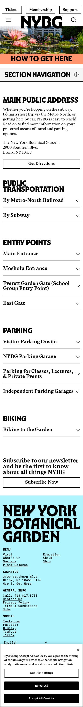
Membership (40, 10)
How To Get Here (17, 583)
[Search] (74, 20)
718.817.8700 (25, 595)
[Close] (78, 649)
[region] (41, 675)
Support (70, 10)
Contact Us (12, 599)
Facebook (10, 624)
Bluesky (9, 628)
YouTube (9, 631)
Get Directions (41, 164)
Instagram (11, 621)
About (48, 558)
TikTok (8, 635)
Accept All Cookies (41, 698)
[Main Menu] (8, 20)
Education (51, 554)
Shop (47, 561)
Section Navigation (37, 74)
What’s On (11, 558)
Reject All (41, 685)
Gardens (9, 561)
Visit (8, 554)
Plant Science (15, 564)
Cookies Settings (41, 673)
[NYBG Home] (41, 22)
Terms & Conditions (20, 606)
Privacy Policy (16, 602)
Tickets (11, 10)
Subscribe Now (41, 482)
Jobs (7, 609)
